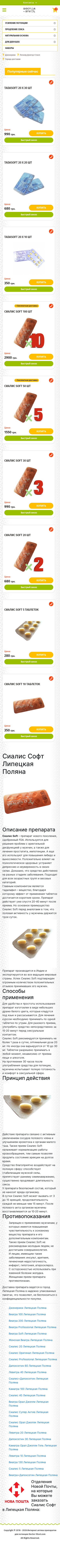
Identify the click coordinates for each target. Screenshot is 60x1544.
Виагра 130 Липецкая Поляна (27, 1462)
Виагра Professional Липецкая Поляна (32, 1327)
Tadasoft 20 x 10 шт (18, 237)
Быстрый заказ (29, 140)
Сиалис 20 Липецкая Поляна (27, 1346)
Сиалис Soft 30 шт (17, 460)
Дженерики (10, 55)
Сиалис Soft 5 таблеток (21, 609)
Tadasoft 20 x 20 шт (18, 162)
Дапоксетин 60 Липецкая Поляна (30, 1365)
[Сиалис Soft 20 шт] (28, 556)
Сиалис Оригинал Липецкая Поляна (31, 1352)
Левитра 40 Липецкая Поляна (27, 1372)
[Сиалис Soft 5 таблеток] (28, 631)
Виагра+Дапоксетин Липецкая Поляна (33, 1475)
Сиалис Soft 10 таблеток (22, 684)
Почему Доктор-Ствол (30, 55)
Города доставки (12, 59)
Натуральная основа (16, 35)
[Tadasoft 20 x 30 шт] (28, 109)
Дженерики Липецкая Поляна (27, 1307)
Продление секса (14, 29)
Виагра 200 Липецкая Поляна (27, 1320)
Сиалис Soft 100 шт (18, 311)
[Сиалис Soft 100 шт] (28, 333)
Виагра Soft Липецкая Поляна (28, 1333)
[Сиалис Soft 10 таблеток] (28, 705)
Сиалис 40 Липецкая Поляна (27, 1395)
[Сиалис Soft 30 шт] (28, 482)
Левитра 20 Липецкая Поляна (27, 1432)
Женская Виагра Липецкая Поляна (30, 1340)
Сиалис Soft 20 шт (17, 535)
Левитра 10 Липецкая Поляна (27, 1455)
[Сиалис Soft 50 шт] (28, 407)
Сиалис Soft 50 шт (17, 386)
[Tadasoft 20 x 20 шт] (28, 184)
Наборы (9, 48)
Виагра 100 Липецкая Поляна (27, 1314)
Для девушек (12, 42)
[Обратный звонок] (51, 82)
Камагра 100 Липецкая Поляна (28, 1388)
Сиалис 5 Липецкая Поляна (26, 1468)
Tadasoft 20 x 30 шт (18, 88)
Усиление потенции (16, 23)
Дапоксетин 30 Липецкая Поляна (30, 1439)
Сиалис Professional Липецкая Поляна (33, 1359)
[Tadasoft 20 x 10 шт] (28, 258)
